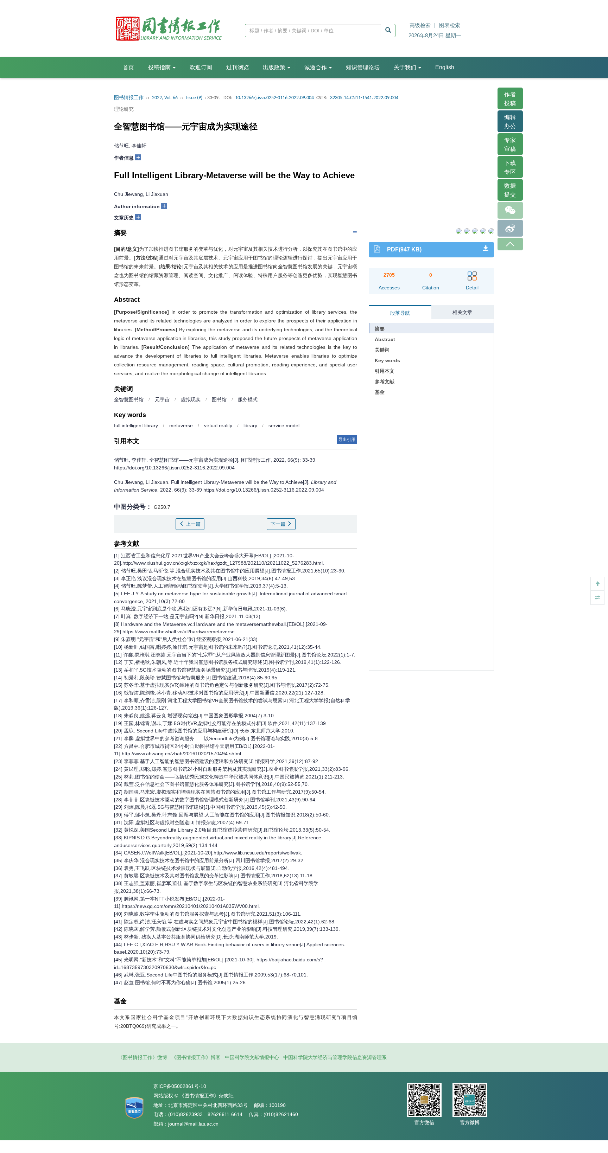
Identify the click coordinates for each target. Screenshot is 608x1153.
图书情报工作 (129, 98)
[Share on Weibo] (474, 230)
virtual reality (218, 425)
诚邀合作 (316, 67)
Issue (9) (194, 98)
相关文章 (462, 312)
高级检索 (420, 25)
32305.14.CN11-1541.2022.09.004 (364, 98)
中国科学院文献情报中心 (252, 1057)
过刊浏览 (237, 67)
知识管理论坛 (363, 67)
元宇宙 (162, 399)
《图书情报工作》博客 (196, 1057)
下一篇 (279, 524)
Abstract (385, 339)
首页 (128, 67)
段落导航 (400, 313)
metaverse (181, 425)
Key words (387, 360)
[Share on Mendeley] (490, 230)
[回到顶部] (597, 584)
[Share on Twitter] (466, 230)
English (444, 67)
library (250, 425)
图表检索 (449, 25)
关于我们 (406, 67)
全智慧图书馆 (129, 399)
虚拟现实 (191, 399)
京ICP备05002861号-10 (179, 1086)
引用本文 (384, 371)
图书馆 (219, 399)
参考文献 (384, 381)
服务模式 (248, 399)
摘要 (380, 329)
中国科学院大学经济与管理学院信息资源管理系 (335, 1057)
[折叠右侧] (597, 598)
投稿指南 (160, 67)
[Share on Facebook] (458, 230)
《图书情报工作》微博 (142, 1057)
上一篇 (192, 524)
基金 (380, 392)
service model (283, 425)
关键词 (382, 350)
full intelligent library (136, 425)
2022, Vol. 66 (165, 98)
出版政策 (275, 67)
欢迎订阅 (201, 67)
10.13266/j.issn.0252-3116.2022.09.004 (274, 98)
